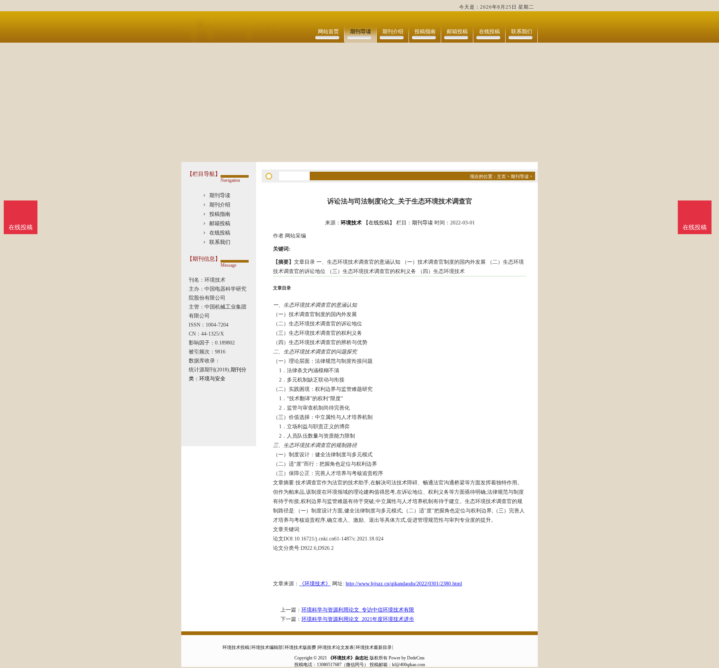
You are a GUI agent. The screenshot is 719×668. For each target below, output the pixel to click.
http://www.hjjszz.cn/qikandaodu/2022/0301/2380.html (404, 583)
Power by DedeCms (407, 658)
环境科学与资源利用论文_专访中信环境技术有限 (357, 610)
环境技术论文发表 (336, 647)
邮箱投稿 (457, 31)
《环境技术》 (315, 583)
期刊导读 (360, 31)
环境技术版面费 (300, 647)
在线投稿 (489, 31)
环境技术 (351, 223)
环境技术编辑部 (267, 647)
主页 (501, 176)
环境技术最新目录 (374, 647)
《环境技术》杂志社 (348, 658)
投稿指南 (425, 31)
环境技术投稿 (235, 647)
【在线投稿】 (379, 223)
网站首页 (328, 31)
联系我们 (521, 31)
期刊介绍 (392, 31)
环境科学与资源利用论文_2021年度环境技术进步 (357, 619)
